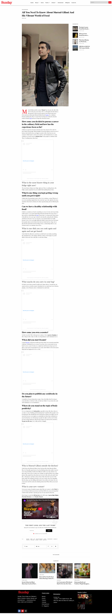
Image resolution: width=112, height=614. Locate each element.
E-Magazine (67, 2)
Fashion (47, 2)
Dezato (27, 342)
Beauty (36, 2)
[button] (37, 2)
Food (23, 9)
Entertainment (60, 2)
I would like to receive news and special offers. (41, 533)
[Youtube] (22, 610)
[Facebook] (19, 610)
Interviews (26, 9)
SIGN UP (49, 530)
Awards (32, 2)
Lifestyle (53, 2)
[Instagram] (25, 610)
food (31, 118)
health (43, 574)
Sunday (47, 115)
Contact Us (74, 2)
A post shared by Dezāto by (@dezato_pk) (38, 389)
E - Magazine (45, 606)
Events (42, 2)
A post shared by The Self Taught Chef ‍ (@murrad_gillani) (37, 178)
